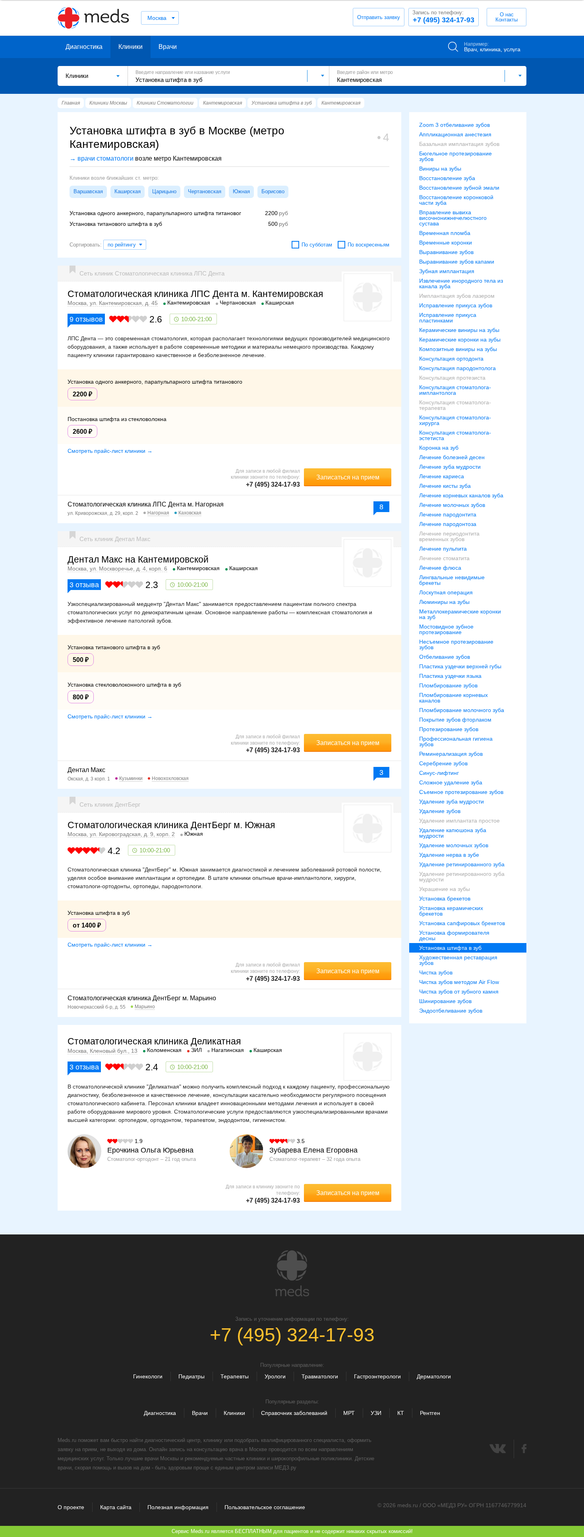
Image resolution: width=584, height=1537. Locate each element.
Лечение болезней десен (452, 457)
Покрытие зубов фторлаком (455, 719)
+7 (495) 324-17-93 (443, 17)
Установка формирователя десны (454, 935)
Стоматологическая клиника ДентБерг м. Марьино (142, 998)
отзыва (84, 585)
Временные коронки (445, 242)
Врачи (168, 46)
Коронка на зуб (438, 447)
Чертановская (204, 191)
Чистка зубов (436, 972)
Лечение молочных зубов (452, 505)
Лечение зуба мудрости (450, 467)
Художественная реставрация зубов (458, 960)
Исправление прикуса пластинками (447, 318)
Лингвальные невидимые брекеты (452, 580)
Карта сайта (115, 1507)
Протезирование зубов (448, 729)
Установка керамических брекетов (451, 911)
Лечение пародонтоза (447, 524)
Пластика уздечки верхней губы (460, 666)
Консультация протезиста (452, 378)
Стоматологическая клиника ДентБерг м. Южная (171, 825)
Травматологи (320, 1376)
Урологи (275, 1376)
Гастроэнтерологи (377, 1376)
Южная (241, 191)
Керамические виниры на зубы (459, 330)
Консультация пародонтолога (457, 368)
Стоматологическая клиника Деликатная (154, 1041)
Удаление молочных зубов (453, 845)
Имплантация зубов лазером (457, 296)
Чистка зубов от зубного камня (459, 991)
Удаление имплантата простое (459, 820)
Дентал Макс (86, 770)
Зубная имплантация (446, 271)
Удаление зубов (439, 811)
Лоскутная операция (446, 592)
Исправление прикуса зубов (455, 305)
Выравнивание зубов (446, 252)
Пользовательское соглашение (264, 1507)
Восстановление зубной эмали (459, 187)
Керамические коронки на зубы (460, 339)
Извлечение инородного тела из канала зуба (461, 283)
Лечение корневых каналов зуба (461, 495)
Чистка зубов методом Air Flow (459, 982)
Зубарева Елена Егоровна (313, 1150)
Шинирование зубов (445, 1001)
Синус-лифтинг (439, 773)
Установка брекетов (444, 898)
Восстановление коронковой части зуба (456, 200)
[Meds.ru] (292, 1273)
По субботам (317, 245)
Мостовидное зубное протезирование (446, 629)
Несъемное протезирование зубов (456, 644)
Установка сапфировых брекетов (462, 923)
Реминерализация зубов (451, 754)
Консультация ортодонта (451, 358)
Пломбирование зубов (448, 685)
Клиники (130, 46)
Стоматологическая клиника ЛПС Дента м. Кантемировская (195, 294)
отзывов (86, 319)
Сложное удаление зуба (450, 782)
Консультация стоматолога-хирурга (455, 420)
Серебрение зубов (443, 763)
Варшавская (88, 191)
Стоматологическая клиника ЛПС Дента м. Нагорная (146, 504)
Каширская (127, 191)
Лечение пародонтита (447, 514)
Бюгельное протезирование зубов (455, 156)
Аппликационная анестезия (455, 134)
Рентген (430, 1413)
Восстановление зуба (447, 178)
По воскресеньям (368, 245)
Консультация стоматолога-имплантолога (455, 390)
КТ (400, 1413)
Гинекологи (147, 1376)
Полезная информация (178, 1507)
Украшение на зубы (444, 889)
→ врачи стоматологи (101, 158)
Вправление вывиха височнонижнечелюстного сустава (453, 218)
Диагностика (84, 46)
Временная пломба (444, 233)
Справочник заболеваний (294, 1413)
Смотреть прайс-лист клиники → (110, 451)
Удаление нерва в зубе (449, 855)
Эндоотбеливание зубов (450, 1010)
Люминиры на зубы (444, 602)
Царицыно (164, 191)
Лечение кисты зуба (445, 486)
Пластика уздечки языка (450, 676)
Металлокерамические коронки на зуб (460, 614)
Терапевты (234, 1376)
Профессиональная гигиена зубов (456, 741)
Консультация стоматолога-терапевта (455, 405)
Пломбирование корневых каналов (453, 698)
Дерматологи (434, 1376)
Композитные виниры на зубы (458, 349)
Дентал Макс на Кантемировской (138, 559)
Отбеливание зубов (444, 657)
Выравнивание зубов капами (456, 261)
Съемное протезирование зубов (461, 792)
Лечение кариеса (441, 476)
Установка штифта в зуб (450, 948)
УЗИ (376, 1413)
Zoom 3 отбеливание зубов (454, 125)
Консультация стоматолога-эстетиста (455, 435)
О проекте (71, 1507)
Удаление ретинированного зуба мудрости (462, 877)
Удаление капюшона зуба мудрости (452, 833)
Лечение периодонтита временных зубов (449, 536)
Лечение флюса (440, 568)
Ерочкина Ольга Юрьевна (150, 1150)
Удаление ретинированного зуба (462, 864)
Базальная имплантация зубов (459, 144)
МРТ (349, 1413)
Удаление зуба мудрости (451, 801)
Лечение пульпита (443, 548)
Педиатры (191, 1376)
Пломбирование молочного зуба (461, 710)
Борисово (272, 191)
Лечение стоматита (444, 558)
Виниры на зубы (440, 168)
